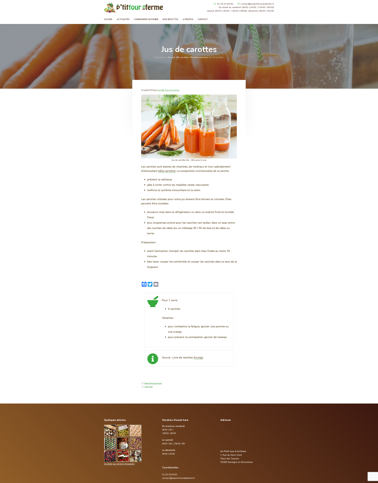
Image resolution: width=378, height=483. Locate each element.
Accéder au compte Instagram (119, 463)
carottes (149, 386)
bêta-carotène (167, 171)
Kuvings (198, 357)
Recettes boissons (153, 383)
